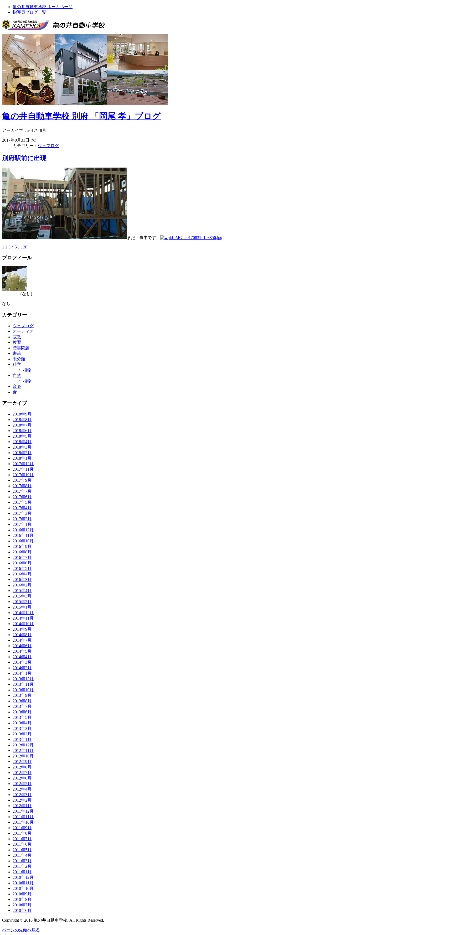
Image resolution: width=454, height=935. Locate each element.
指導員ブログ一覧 (29, 12)
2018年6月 (22, 430)
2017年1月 (22, 524)
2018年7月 (22, 425)
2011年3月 (22, 861)
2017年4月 (22, 508)
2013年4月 (22, 723)
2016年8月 (22, 552)
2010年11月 (23, 883)
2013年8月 (22, 701)
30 (25, 247)
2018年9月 (22, 414)
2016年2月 (22, 585)
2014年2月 (22, 668)
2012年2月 (22, 800)
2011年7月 (22, 839)
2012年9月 (22, 761)
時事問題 (21, 348)
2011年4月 (22, 855)
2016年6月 (22, 563)
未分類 (19, 359)
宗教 (17, 337)
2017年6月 (22, 497)
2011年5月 (22, 850)
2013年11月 (23, 684)
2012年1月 (22, 805)
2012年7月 (22, 772)
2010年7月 (22, 905)
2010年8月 (22, 899)
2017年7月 (22, 491)
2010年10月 (23, 888)
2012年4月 (22, 789)
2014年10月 (23, 623)
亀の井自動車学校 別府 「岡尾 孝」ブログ (81, 116)
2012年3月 (22, 794)
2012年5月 (22, 783)
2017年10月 (23, 474)
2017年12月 (23, 463)
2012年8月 (22, 767)
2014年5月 (22, 651)
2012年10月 (23, 756)
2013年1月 (22, 739)
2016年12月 (23, 530)
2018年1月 (22, 458)
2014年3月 (22, 662)
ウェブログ (48, 145)
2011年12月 (23, 811)
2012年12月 (23, 745)
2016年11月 (23, 535)
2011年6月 (22, 844)
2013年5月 (22, 717)
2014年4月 (22, 656)
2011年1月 (22, 872)
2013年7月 (22, 706)
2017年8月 (22, 486)
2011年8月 (22, 833)
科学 (17, 364)
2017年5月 (22, 502)
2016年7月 (22, 557)
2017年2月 (22, 519)
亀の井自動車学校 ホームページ (43, 6)
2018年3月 (22, 447)
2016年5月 (22, 568)
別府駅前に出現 (24, 158)
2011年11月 (23, 816)
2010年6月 (22, 910)
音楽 (17, 386)
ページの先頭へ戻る (21, 930)
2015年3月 (22, 596)
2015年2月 (22, 601)
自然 (17, 375)
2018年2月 (22, 452)
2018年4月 (22, 441)
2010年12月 (23, 877)
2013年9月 (22, 695)
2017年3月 (22, 513)
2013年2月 (22, 734)
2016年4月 (22, 574)
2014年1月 (22, 673)
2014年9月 (22, 629)
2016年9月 (22, 546)
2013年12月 (23, 679)
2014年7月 (22, 640)
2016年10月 (23, 541)
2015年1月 (22, 607)
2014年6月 (22, 645)
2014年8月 (22, 634)
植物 (27, 370)
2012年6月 (22, 778)
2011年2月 (22, 866)
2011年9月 (22, 827)
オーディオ (23, 331)
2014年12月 (23, 612)
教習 (17, 342)
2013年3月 (22, 728)
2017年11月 (23, 469)
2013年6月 (22, 712)
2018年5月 (22, 436)
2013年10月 (23, 690)
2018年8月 (22, 419)
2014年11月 (23, 618)
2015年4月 (22, 590)
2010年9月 (22, 894)
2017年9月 (22, 480)
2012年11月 (23, 750)
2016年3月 (22, 579)
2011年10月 (23, 822)
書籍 (17, 353)
